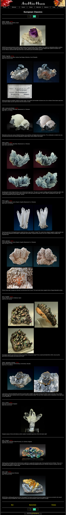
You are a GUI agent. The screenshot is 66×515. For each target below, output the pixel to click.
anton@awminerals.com (35, 513)
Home (4, 7)
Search (23, 7)
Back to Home (32, 504)
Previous (54, 504)
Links (54, 7)
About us (46, 7)
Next (12, 504)
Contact (61, 7)
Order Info (38, 7)
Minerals (14, 7)
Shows (30, 7)
